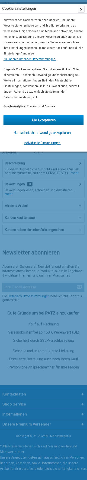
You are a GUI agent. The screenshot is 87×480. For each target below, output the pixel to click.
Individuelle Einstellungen (42, 143)
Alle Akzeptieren (44, 120)
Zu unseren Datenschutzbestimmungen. (29, 59)
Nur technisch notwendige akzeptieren (42, 133)
